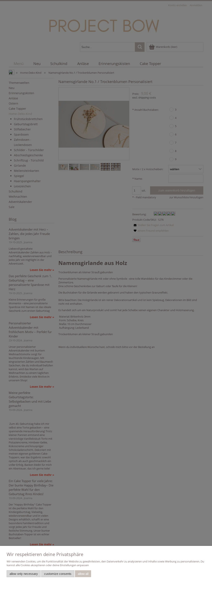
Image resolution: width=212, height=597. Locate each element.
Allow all (83, 573)
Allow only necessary (24, 573)
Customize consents (57, 573)
